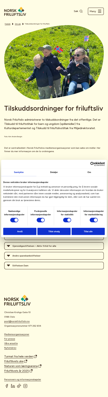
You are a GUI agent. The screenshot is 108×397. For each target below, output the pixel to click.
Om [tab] (89, 172)
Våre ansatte (11, 343)
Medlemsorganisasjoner (16, 334)
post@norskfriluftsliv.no (17, 321)
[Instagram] (25, 386)
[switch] (41, 220)
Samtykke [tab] (19, 172)
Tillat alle (88, 231)
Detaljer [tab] (54, 172)
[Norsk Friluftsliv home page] (15, 11)
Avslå (19, 231)
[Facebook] (6, 386)
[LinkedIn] (12, 386)
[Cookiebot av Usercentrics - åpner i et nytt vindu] (92, 164)
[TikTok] (19, 386)
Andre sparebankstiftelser (26, 255)
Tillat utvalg (54, 231)
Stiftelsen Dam (20, 265)
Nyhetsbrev (10, 347)
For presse (9, 338)
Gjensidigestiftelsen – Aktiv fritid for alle (34, 246)
